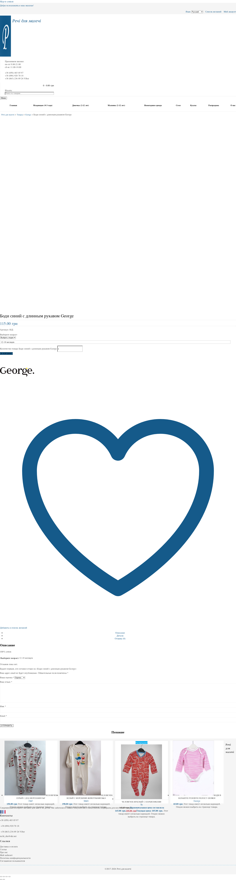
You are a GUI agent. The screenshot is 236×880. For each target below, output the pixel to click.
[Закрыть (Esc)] (9, 876)
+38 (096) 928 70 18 (10, 825)
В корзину (6, 353)
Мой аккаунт (229, 11)
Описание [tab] (120, 632)
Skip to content (6, 1)
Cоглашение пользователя (12, 860)
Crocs (178, 105)
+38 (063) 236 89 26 (10, 831)
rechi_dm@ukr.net (8, 836)
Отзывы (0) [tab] (120, 638)
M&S (86, 800)
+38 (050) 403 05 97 (9, 820)
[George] (17, 388)
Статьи (3, 849)
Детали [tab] (120, 635)
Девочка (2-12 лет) (80, 105)
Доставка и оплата (9, 846)
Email (3, 715)
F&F (31, 800)
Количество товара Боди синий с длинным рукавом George (28, 348)
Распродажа (213, 105)
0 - (48, 85)
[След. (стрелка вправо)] (4, 879)
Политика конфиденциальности (15, 857)
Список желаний (213, 11)
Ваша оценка (7, 677)
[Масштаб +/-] (1, 876)
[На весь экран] (4, 876)
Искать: (8, 90)
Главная (13, 105)
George (197, 800)
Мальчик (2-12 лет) (116, 105)
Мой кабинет (6, 855)
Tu (141, 804)
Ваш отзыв (6, 681)
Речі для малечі (26, 21)
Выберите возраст (8, 334)
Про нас (4, 852)
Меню (3, 98)
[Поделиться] (6, 876)
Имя (3, 706)
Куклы (193, 105)
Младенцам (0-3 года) (43, 105)
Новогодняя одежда (153, 105)
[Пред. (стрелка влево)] (1, 879)
